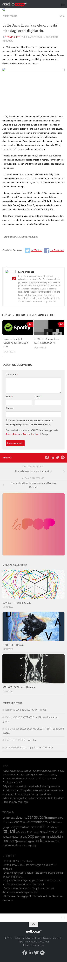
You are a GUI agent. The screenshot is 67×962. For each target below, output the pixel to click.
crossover (8, 822)
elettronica (36, 822)
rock (38, 840)
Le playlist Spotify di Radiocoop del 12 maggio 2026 (15, 343)
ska (52, 841)
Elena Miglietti (12, 37)
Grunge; (14, 827)
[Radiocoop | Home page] (19, 4)
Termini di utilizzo (31, 434)
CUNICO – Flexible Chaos (16, 602)
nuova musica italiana (14, 836)
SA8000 (9, 774)
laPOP (30, 831)
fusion (59, 822)
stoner (22, 845)
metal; (43, 831)
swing (28, 845)
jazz (17, 832)
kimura (23, 832)
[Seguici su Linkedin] (52, 457)
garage (5, 827)
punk (5, 841)
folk (47, 822)
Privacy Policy (12, 434)
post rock (39, 837)
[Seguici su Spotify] (63, 457)
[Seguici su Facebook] (47, 457)
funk (53, 822)
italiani (8, 831)
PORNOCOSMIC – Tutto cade (19, 687)
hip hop (35, 827)
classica (51, 817)
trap (34, 845)
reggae (30, 841)
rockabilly (46, 841)
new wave (55, 831)
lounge (36, 832)
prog (46, 836)
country (59, 817)
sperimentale (10, 845)
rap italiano (22, 841)
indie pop (54, 827)
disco (25, 822)
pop (31, 836)
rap (15, 841)
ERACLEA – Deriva (13, 645)
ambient (6, 817)
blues (19, 817)
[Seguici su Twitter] (57, 457)
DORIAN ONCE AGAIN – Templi (31, 709)
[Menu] (63, 4)
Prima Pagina (9, 16)
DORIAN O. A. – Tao (27, 740)
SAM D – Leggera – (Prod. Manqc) (35, 747)
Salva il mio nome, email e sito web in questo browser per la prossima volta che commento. (29, 422)
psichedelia (56, 836)
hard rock (25, 827)
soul (57, 841)
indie (44, 826)
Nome (9, 396)
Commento (12, 374)
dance (18, 822)
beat (13, 817)
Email (38, 396)
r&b (11, 841)
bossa (25, 818)
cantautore (37, 817)
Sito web (10, 408)
